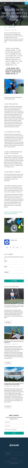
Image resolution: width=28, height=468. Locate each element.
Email (5, 266)
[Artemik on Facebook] (12, 458)
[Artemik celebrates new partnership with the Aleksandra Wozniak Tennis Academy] (14, 381)
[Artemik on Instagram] (15, 458)
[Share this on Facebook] (10, 247)
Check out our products (9, 212)
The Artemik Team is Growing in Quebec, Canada (14, 306)
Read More (8, 322)
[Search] (22, 3)
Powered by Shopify (14, 463)
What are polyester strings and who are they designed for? (14, 341)
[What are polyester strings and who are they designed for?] (14, 339)
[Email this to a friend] (20, 247)
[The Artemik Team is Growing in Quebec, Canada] (14, 303)
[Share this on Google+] (17, 247)
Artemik (8, 462)
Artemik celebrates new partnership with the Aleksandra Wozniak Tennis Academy (13, 384)
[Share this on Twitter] (7, 247)
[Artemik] (14, 3)
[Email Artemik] (17, 458)
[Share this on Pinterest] (13, 247)
